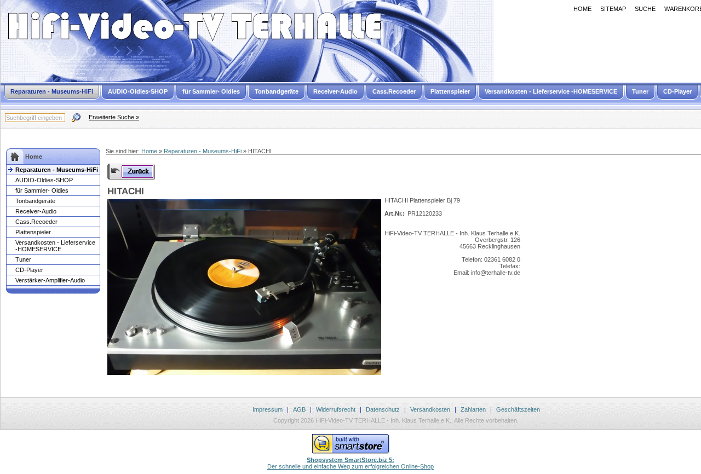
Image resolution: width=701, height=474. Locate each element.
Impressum (267, 409)
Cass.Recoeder (394, 91)
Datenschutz (383, 409)
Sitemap (613, 8)
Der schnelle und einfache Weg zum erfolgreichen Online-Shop (350, 463)
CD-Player (677, 91)
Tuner (640, 91)
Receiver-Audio (335, 91)
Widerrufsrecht (335, 409)
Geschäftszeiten (518, 409)
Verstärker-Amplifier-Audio (50, 280)
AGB (299, 409)
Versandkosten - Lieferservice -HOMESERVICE (551, 91)
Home (582, 8)
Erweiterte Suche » (114, 117)
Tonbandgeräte (276, 91)
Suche (645, 8)
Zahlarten (473, 409)
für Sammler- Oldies (211, 91)
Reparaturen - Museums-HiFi (51, 91)
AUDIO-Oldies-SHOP (138, 91)
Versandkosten (430, 409)
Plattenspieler (450, 91)
